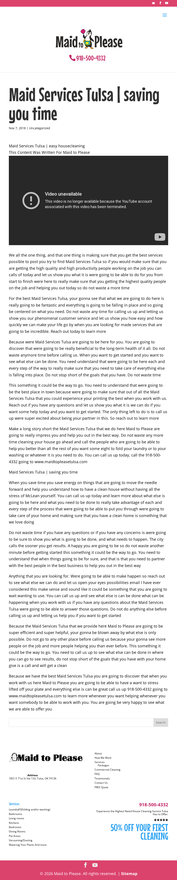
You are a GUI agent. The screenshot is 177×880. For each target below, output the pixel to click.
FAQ (97, 774)
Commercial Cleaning (107, 769)
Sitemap (129, 873)
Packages (103, 765)
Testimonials (102, 778)
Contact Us (101, 783)
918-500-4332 (91, 58)
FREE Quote (101, 787)
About (98, 753)
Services (100, 762)
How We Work (103, 758)
